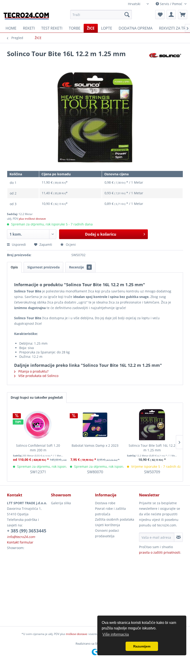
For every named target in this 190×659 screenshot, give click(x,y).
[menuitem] (101, 14)
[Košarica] (182, 14)
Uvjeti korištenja (107, 525)
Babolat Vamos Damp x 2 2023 (95, 445)
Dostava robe (105, 503)
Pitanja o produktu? (32, 371)
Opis (14, 267)
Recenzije (79, 267)
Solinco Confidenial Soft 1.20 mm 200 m (38, 447)
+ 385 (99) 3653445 (26, 531)
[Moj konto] (171, 14)
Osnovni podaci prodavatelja (107, 533)
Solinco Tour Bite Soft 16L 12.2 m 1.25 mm (152, 447)
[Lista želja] (160, 14)
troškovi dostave (76, 634)
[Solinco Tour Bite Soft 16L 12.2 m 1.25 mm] (152, 425)
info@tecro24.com (21, 536)
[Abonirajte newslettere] (178, 537)
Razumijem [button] (141, 646)
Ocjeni (70, 244)
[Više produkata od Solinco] (165, 58)
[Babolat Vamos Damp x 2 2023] (95, 425)
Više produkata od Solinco (37, 376)
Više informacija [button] (115, 634)
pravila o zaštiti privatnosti (159, 552)
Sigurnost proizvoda (43, 267)
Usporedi (18, 244)
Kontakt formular (20, 542)
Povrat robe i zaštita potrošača (110, 511)
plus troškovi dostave (32, 219)
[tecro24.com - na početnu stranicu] (26, 15)
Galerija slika (61, 503)
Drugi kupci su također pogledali (37, 397)
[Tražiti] (127, 14)
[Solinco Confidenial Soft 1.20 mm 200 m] (38, 425)
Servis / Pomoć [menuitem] (171, 4)
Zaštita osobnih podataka (114, 519)
